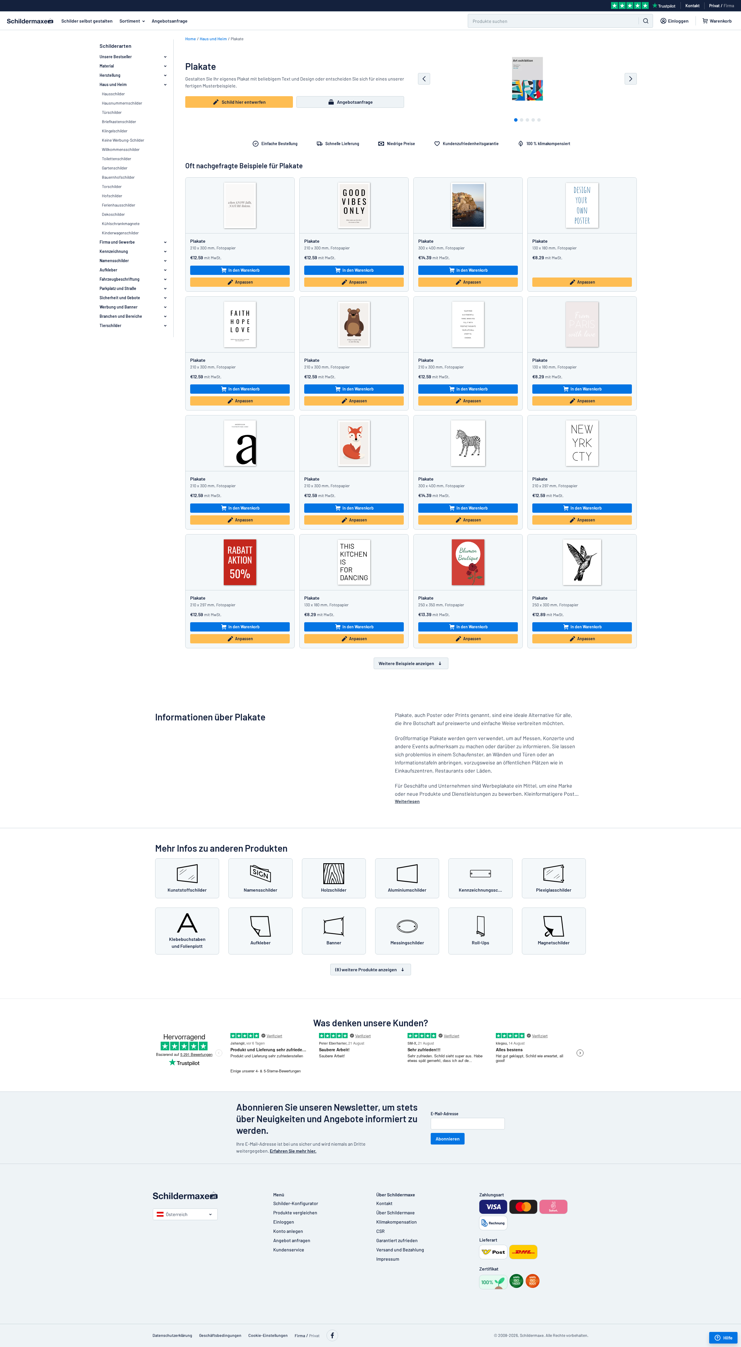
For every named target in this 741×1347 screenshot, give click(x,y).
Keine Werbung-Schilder (123, 140)
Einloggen (283, 1221)
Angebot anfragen (291, 1240)
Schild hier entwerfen (244, 102)
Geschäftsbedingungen (220, 1335)
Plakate (198, 241)
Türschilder (112, 112)
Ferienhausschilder (118, 204)
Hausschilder (113, 93)
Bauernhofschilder (118, 177)
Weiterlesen (407, 801)
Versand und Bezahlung (400, 1249)
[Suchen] (646, 20)
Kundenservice (288, 1249)
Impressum (387, 1259)
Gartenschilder (114, 167)
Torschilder (112, 186)
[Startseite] (207, 1195)
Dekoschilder (113, 214)
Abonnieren (448, 1138)
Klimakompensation (396, 1221)
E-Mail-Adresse (444, 1113)
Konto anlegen (288, 1231)
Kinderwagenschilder (120, 232)
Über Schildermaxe (395, 1212)
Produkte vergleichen (295, 1212)
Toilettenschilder (116, 158)
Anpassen (244, 282)
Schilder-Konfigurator (295, 1203)
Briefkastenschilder (119, 121)
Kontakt (384, 1203)
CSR (380, 1231)
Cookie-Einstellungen (268, 1335)
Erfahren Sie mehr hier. (293, 1150)
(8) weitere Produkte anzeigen (366, 969)
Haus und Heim (213, 38)
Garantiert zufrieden (397, 1240)
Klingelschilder (114, 130)
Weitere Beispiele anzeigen (406, 663)
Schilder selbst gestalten (87, 20)
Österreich (177, 1214)
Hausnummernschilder (122, 103)
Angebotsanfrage (170, 20)
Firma (729, 5)
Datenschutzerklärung (172, 1335)
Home (190, 38)
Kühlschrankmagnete (121, 223)
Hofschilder (112, 195)
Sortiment (130, 20)
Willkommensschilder (121, 149)
